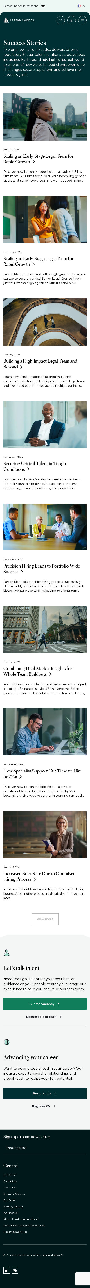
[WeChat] (15, 1270)
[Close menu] (82, 20)
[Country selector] (45, 6)
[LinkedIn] (6, 1270)
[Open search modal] (61, 20)
